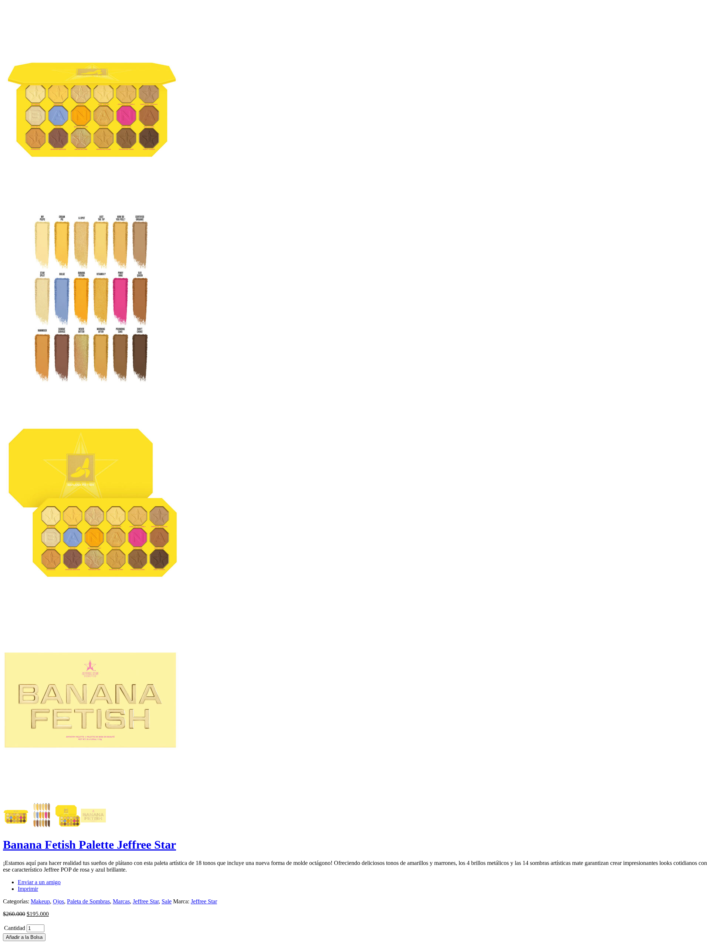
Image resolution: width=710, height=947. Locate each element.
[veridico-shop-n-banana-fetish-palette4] (91, 799)
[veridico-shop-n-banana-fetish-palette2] (91, 400)
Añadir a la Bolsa (24, 937)
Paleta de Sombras (88, 901)
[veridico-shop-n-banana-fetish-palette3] (91, 600)
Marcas (121, 901)
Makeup (40, 901)
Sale (167, 901)
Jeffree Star (146, 901)
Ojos (58, 901)
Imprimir (28, 889)
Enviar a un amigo (39, 882)
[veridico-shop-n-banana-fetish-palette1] (91, 200)
